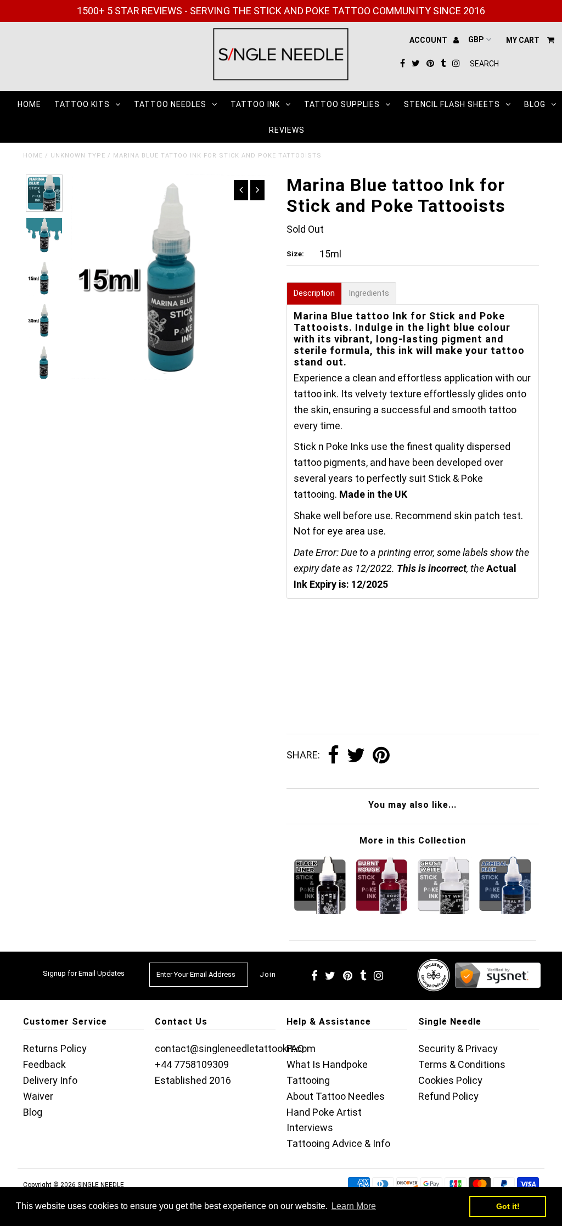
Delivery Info (50, 1080)
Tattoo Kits (82, 104)
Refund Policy (448, 1096)
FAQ (295, 1048)
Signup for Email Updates (84, 973)
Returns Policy (55, 1048)
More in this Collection (412, 840)
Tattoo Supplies (342, 104)
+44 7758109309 (192, 1064)
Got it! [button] (508, 1206)
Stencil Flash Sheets (452, 104)
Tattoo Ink (255, 104)
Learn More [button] (353, 1206)
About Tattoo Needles (335, 1096)
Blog (535, 104)
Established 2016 (193, 1080)
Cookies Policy (450, 1080)
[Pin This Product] (381, 755)
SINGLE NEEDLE (100, 1185)
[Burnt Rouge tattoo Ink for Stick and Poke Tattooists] (381, 910)
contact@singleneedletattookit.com (235, 1048)
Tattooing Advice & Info (338, 1143)
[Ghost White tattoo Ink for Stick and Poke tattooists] (443, 910)
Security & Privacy (458, 1048)
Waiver (38, 1096)
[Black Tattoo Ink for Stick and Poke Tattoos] (319, 910)
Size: (295, 254)
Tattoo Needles (170, 104)
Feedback (44, 1064)
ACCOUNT (429, 40)
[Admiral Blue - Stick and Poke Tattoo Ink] (505, 910)
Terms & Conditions (461, 1064)
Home (29, 104)
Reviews (287, 130)
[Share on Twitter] (356, 755)
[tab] (314, 293)
